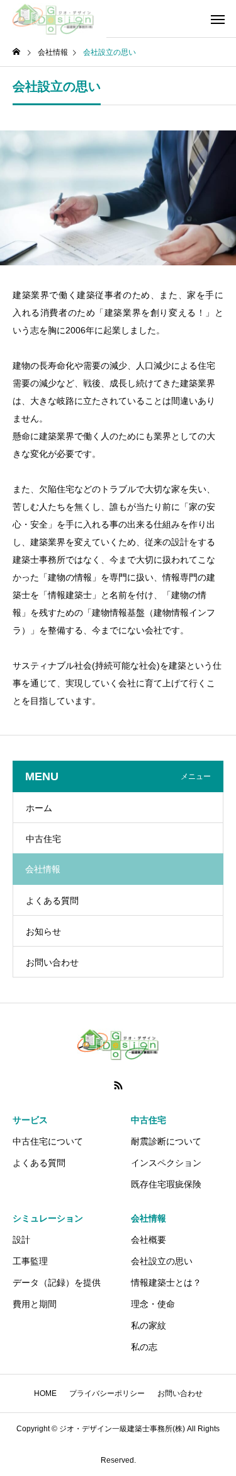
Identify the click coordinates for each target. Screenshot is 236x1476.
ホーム (39, 808)
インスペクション (166, 1163)
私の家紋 (148, 1325)
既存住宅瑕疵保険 (166, 1184)
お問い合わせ (52, 962)
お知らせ (43, 931)
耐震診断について (166, 1141)
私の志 (144, 1347)
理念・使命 (153, 1304)
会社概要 (148, 1240)
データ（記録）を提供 (57, 1282)
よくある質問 (52, 901)
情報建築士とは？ (166, 1282)
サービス (30, 1120)
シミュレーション (48, 1218)
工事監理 (30, 1261)
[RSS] (118, 1085)
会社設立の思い (162, 1261)
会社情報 (148, 1218)
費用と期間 (35, 1304)
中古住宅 (43, 839)
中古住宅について (48, 1141)
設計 (21, 1240)
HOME (45, 1393)
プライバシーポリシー (107, 1393)
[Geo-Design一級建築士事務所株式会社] (53, 19)
